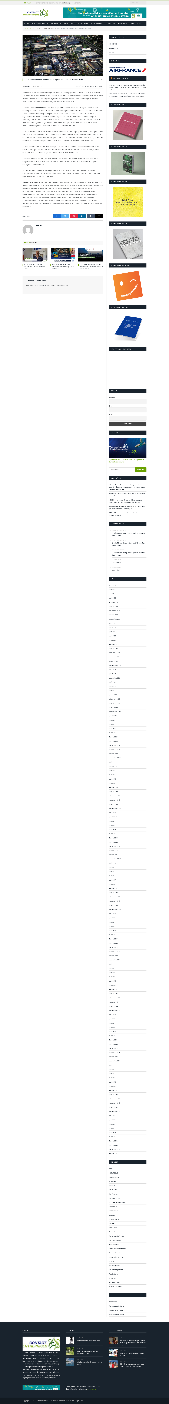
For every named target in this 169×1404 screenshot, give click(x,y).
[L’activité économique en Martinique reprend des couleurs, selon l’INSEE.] (63, 55)
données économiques (84, 86)
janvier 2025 (113, 648)
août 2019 (112, 762)
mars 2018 (112, 834)
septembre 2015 (114, 960)
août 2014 (112, 1015)
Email (111, 414)
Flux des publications (116, 1306)
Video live (112, 1278)
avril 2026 (112, 598)
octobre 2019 (113, 754)
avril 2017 (112, 880)
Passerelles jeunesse (116, 1257)
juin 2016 (112, 922)
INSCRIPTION (113, 44)
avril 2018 (112, 829)
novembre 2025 (114, 611)
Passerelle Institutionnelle (118, 1249)
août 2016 (112, 914)
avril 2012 (112, 1132)
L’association (117, 562)
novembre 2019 (114, 749)
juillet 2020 (112, 716)
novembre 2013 (114, 1052)
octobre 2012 (113, 1107)
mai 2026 (112, 594)
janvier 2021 (113, 695)
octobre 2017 (113, 855)
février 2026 (113, 602)
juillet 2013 (112, 1069)
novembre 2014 (114, 1002)
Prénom (112, 397)
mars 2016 (112, 935)
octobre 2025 (113, 615)
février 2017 (113, 888)
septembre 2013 (114, 1061)
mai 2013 (112, 1078)
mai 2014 (112, 1027)
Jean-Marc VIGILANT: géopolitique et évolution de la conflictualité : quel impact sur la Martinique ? (127, 86)
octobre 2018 (113, 804)
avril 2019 (112, 779)
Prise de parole (114, 1265)
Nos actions (68, 23)
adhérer (112, 1185)
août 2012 (112, 1116)
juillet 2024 (112, 674)
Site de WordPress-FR (116, 1314)
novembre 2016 (114, 901)
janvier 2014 (113, 1044)
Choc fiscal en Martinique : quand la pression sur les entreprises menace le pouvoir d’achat (91, 266)
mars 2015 (112, 985)
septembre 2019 (114, 758)
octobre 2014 (113, 1006)
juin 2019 (112, 771)
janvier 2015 (113, 993)
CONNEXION (113, 48)
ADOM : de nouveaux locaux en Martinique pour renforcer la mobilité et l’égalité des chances (126, 501)
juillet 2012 (112, 1120)
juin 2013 (112, 1074)
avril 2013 (112, 1082)
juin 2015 (112, 973)
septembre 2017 (114, 859)
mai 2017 (112, 876)
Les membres (114, 1219)
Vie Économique (83, 23)
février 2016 (113, 939)
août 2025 (112, 623)
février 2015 (113, 989)
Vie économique (97, 86)
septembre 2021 (114, 678)
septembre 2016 (114, 909)
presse (111, 1261)
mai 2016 (112, 926)
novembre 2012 (114, 1103)
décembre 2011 (114, 1149)
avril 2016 (112, 930)
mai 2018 (112, 825)
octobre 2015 (113, 956)
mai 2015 (112, 977)
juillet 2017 (112, 867)
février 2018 (113, 838)
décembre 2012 (114, 1099)
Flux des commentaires (117, 1310)
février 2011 (113, 1153)
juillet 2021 (112, 686)
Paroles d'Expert (115, 1240)
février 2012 (113, 1141)
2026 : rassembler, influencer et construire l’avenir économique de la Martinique (63, 266)
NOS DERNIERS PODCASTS (120, 78)
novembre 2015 (114, 951)
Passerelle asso (114, 1244)
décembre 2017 (114, 846)
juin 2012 (112, 1124)
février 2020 (113, 737)
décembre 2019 (114, 745)
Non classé (113, 1228)
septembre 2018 (114, 808)
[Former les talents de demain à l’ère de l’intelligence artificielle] (113, 1353)
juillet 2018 (112, 817)
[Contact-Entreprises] (37, 13)
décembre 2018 (114, 796)
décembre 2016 (114, 897)
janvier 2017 (113, 892)
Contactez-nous (135, 23)
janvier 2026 (113, 606)
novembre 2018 (114, 800)
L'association (113, 1211)
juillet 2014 (112, 1019)
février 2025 (113, 644)
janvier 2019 (113, 791)
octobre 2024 (113, 661)
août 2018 (112, 813)
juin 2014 (112, 1023)
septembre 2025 (114, 619)
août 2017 (112, 863)
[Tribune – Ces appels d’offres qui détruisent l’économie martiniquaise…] (70, 1351)
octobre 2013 (113, 1057)
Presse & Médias (96, 23)
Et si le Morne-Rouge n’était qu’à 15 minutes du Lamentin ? (128, 534)
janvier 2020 (113, 741)
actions (111, 1169)
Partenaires (55, 23)
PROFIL (111, 52)
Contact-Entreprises (39, 23)
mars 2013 (112, 1086)
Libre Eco (112, 1223)
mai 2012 (112, 1128)
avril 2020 (112, 728)
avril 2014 (112, 1031)
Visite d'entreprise (115, 1286)
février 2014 (113, 1040)
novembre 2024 (114, 657)
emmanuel (28, 86)
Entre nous (113, 1207)
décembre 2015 (114, 947)
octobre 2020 (113, 707)
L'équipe (112, 1215)
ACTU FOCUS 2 (114, 1177)
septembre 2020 (114, 712)
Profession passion (116, 1270)
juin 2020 (112, 720)
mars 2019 (112, 783)
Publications (122, 23)
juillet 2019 (112, 766)
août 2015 (112, 964)
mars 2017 (112, 884)
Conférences (113, 1194)
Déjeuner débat (114, 1198)
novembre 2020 (114, 703)
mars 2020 (112, 733)
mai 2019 (112, 775)
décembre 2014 (114, 998)
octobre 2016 (113, 905)
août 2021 (112, 682)
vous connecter (40, 285)
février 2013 (113, 1090)
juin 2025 (112, 632)
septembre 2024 (114, 665)
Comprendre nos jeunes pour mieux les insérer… (88, 1341)
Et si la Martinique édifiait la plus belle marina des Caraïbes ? (89, 1363)
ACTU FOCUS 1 (114, 1173)
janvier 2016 (113, 943)
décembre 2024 (114, 653)
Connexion (113, 1302)
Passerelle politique (116, 1253)
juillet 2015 (112, 968)
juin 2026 (112, 589)
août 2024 (112, 670)
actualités (112, 1181)
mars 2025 (112, 640)
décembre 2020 (114, 699)
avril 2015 (112, 981)
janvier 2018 (113, 842)
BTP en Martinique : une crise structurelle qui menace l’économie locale (34, 266)
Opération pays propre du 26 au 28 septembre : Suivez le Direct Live (127, 460)
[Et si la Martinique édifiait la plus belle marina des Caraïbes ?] (70, 1362)
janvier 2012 (113, 1145)
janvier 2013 (113, 1094)
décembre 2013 (114, 1048)
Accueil (26, 23)
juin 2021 (112, 690)
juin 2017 (112, 872)
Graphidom (91, 1389)
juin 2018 (112, 821)
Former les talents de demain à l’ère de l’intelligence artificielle (58, 3)
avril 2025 (112, 636)
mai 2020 (112, 724)
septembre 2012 (114, 1111)
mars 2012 (112, 1137)
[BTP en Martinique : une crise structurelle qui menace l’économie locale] (35, 254)
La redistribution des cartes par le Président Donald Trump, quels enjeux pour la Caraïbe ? (127, 95)
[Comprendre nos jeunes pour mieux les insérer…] (70, 1340)
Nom (111, 406)
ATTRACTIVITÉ (111, 23)
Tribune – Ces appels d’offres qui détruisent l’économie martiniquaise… (87, 1352)
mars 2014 (112, 1036)
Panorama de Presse (116, 1236)
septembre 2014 (114, 1010)
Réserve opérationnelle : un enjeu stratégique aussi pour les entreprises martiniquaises (127, 507)
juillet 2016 (112, 918)
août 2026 (112, 585)
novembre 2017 (114, 850)
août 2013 (112, 1065)
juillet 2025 (112, 627)
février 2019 (113, 787)
